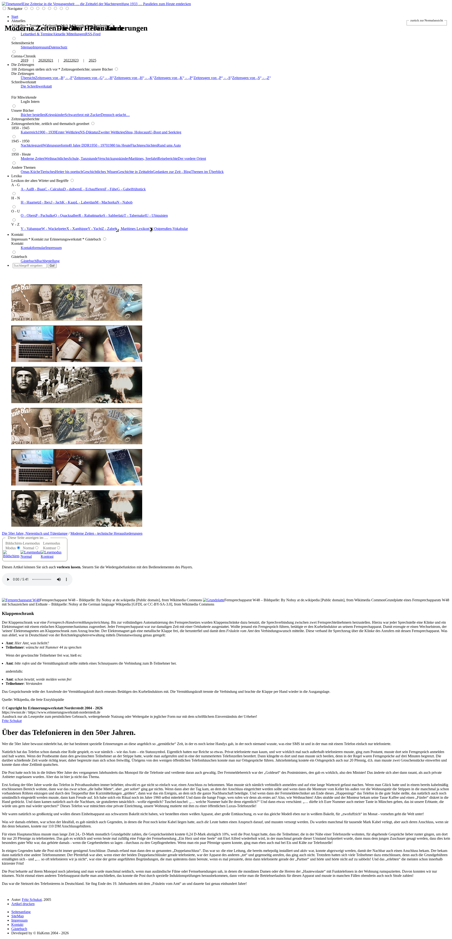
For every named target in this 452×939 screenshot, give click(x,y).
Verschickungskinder (113, 158)
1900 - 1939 (47, 132)
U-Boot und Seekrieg (165, 132)
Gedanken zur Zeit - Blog (172, 172)
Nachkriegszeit (32, 145)
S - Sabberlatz (113, 215)
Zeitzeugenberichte (25, 119)
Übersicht (28, 78)
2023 (75, 60)
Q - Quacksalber (66, 215)
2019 (24, 60)
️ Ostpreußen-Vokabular (170, 229)
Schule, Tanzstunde (83, 158)
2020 (42, 60)
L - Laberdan (85, 202)
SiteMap (17, 916)
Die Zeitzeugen (22, 65)
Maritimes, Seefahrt (143, 158)
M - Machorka (106, 202)
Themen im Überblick (207, 172)
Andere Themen (23, 167)
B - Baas (38, 189)
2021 (49, 60)
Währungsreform (55, 145)
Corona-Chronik (23, 56)
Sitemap (27, 47)
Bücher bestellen (33, 115)
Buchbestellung (48, 261)
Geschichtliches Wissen (100, 172)
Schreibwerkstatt (23, 82)
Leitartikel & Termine (37, 34)
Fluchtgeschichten (143, 145)
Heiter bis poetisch (69, 172)
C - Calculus (53, 189)
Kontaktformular (33, 248)
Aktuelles (18, 21)
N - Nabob (125, 202)
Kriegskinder (55, 115)
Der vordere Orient (192, 158)
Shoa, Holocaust (137, 132)
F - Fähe (111, 189)
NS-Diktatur (89, 132)
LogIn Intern (30, 102)
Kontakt (17, 235)
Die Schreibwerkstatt (36, 86)
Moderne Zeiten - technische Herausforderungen (106, 533)
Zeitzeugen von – (54, 78)
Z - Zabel (109, 229)
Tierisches (47, 172)
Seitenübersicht (22, 43)
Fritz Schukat (12, 721)
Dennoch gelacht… (115, 115)
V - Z (15, 224)
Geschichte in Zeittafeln (135, 172)
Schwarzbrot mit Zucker (83, 115)
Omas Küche (30, 172)
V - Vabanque (31, 229)
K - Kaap (69, 202)
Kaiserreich (29, 132)
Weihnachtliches (56, 158)
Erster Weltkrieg (68, 132)
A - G (15, 185)
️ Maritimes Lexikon (134, 229)
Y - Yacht (95, 229)
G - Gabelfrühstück (131, 189)
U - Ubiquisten (157, 215)
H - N (15, 198)
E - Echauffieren (92, 189)
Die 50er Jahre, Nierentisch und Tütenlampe (35, 533)
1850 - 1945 (20, 128)
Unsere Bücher (22, 110)
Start (14, 17)
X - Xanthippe (77, 229)
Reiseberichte (168, 158)
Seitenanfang (21, 912)
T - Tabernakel (135, 215)
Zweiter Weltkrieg (111, 132)
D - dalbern (71, 189)
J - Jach (56, 202)
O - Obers (28, 215)
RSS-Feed (93, 34)
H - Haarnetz (30, 202)
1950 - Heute (21, 154)
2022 (67, 60)
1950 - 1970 (99, 145)
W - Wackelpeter (53, 229)
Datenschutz (58, 47)
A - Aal (26, 189)
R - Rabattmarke (91, 215)
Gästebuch (19, 257)
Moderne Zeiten (32, 158)
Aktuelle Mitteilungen (69, 34)
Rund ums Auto (169, 145)
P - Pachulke (45, 215)
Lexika (16, 176)
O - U (15, 211)
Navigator (15, 9)
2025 (92, 60)
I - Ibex (45, 202)
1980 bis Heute (119, 145)
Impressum (41, 47)
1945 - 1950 (20, 141)
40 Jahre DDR (79, 145)
